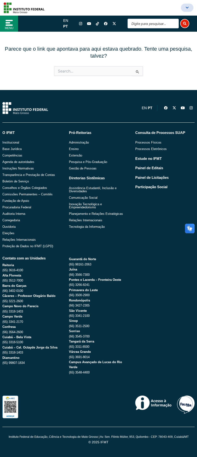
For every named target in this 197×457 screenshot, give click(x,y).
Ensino (74, 149)
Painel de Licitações (152, 178)
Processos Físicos (148, 142)
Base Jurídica (12, 149)
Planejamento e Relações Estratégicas (96, 214)
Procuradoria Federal (16, 207)
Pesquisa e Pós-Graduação (88, 162)
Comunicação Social (83, 197)
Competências (12, 155)
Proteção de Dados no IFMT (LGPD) (27, 246)
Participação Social (151, 187)
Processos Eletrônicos (151, 149)
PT (65, 26)
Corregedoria (11, 220)
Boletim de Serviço (15, 181)
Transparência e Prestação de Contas (28, 175)
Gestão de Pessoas (83, 168)
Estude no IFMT (148, 159)
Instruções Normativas (18, 168)
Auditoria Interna (13, 214)
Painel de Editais (149, 168)
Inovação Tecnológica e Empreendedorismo (85, 205)
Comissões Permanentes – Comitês (27, 194)
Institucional (10, 142)
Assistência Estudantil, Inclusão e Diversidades (93, 189)
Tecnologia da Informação (87, 226)
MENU (9, 28)
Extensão (75, 155)
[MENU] (9, 22)
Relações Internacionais (19, 239)
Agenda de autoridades (18, 162)
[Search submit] (184, 23)
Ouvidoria (9, 226)
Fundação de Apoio (15, 201)
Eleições (8, 233)
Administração (79, 142)
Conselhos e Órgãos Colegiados (24, 188)
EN (65, 21)
